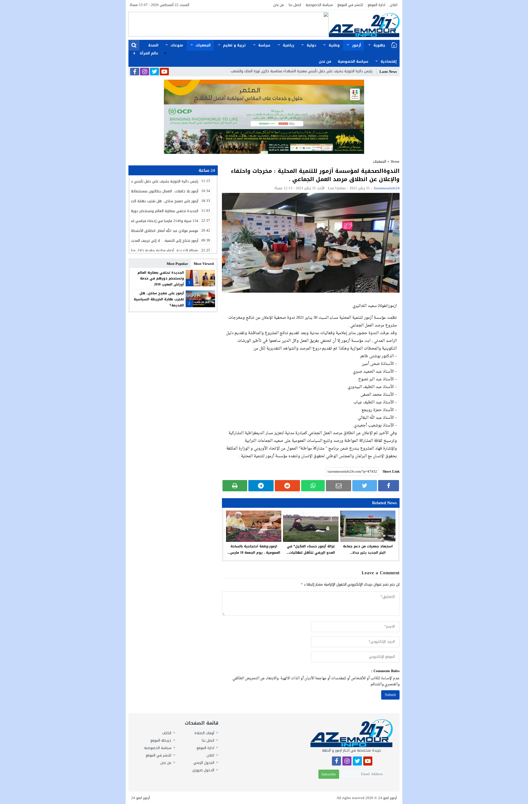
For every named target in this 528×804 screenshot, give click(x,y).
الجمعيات (203, 45)
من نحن (278, 4)
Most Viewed (204, 263)
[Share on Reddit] (287, 485)
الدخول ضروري (203, 770)
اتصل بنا (295, 4)
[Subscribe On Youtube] (164, 72)
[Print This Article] (235, 485)
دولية (311, 45)
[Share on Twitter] (365, 485)
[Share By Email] (338, 485)
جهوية (379, 45)
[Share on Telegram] (261, 485)
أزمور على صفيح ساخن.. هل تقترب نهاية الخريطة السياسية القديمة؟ (159, 299)
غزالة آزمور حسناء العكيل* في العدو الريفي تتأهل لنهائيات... (311, 549)
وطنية (334, 45)
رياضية (288, 45)
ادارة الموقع (376, 4)
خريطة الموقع (160, 740)
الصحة (153, 45)
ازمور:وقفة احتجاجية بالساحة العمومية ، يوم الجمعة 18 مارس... (253, 549)
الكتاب (166, 733)
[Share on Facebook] (389, 485)
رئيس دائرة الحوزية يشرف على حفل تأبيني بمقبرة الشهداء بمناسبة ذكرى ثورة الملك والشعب (301, 71)
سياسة (264, 45)
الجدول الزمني (203, 762)
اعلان (393, 4)
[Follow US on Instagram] (144, 72)
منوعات (176, 45)
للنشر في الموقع (350, 4)
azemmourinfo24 (386, 188)
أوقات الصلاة (204, 733)
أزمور (356, 45)
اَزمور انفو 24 (387, 797)
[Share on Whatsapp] (313, 485)
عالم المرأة (149, 53)
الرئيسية (394, 45)
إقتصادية (389, 61)
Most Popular (177, 263)
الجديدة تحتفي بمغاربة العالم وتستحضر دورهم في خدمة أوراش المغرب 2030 (161, 278)
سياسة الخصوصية (319, 4)
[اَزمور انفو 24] (364, 25)
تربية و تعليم (234, 45)
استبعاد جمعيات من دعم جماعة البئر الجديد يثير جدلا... (368, 549)
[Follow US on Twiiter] (154, 72)
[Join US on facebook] (134, 72)
